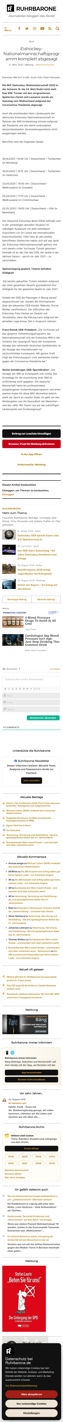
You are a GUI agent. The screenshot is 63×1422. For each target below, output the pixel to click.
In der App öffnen (31, 454)
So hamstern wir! (17, 1103)
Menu (7, 30)
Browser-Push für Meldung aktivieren (31, 443)
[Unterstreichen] (12, 689)
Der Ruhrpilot (13, 830)
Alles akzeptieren (31, 1394)
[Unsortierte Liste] (23, 689)
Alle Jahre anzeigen (15, 1177)
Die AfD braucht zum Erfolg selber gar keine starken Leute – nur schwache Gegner (33, 954)
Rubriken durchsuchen (17, 1170)
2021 (24, 1163)
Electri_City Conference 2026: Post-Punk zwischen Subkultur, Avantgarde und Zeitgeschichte (33, 804)
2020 (38, 1163)
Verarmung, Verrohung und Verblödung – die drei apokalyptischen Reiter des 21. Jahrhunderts (32, 836)
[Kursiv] (9, 689)
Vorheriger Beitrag (17, 599)
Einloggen (8, 494)
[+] (38, 688)
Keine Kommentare (45, 64)
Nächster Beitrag (46, 599)
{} (34, 688)
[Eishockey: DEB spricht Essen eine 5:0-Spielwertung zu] (9, 535)
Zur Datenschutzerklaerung (21, 1385)
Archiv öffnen (31, 1148)
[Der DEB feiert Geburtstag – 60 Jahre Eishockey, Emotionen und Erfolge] (9, 550)
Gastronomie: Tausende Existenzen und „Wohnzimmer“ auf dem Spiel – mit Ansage (29, 1218)
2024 (38, 1156)
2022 (11, 1163)
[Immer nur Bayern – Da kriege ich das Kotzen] (9, 584)
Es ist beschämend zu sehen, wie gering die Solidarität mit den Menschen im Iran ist (30, 1238)
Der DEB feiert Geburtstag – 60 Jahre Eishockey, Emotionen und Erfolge (37, 554)
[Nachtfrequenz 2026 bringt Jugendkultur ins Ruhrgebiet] (9, 569)
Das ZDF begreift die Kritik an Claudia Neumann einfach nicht (31, 987)
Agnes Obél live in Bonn (18, 825)
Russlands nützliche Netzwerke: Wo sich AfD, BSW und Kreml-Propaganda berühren (33, 996)
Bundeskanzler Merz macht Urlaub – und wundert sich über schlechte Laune (32, 843)
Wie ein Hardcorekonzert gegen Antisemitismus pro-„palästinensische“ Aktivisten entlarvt (32, 1198)
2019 (52, 1163)
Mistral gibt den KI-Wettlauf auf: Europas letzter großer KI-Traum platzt (32, 979)
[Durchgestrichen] (16, 689)
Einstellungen (31, 1413)
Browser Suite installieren (31, 1079)
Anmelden (55, 669)
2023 (52, 1156)
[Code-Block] (31, 689)
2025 (25, 1156)
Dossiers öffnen (13, 1173)
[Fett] (5, 689)
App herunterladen (32, 1072)
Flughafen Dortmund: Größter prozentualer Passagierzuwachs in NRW (28, 819)
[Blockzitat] (27, 689)
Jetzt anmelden (32, 780)
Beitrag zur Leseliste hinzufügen (31, 433)
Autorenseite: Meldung (31, 464)
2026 (11, 1156)
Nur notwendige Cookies (31, 1403)
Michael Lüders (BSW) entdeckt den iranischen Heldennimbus (30, 811)
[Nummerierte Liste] (20, 689)
